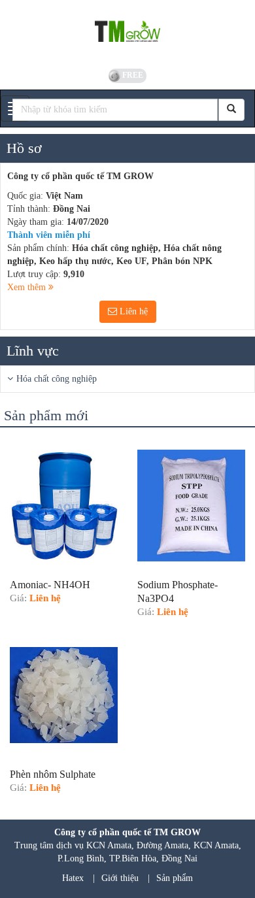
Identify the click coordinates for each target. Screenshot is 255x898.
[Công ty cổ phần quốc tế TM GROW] (127, 32)
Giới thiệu (120, 878)
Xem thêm (27, 287)
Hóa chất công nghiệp (56, 379)
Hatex (73, 878)
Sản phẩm (174, 878)
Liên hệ (132, 311)
